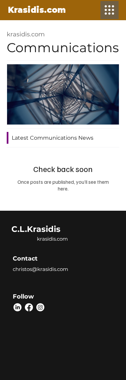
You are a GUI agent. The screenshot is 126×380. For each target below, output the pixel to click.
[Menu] (109, 10)
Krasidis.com (37, 10)
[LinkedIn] (17, 307)
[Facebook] (29, 307)
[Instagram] (40, 307)
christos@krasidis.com (40, 269)
